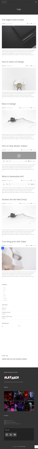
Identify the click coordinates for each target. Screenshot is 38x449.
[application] (19, 157)
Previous (4, 216)
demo (29, 23)
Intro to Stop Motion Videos (14, 146)
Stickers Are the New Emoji (14, 199)
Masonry (4, 295)
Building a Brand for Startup (7, 316)
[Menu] (36, 2)
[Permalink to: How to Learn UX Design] (3, 69)
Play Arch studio (22, 446)
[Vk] (15, 434)
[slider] (31, 161)
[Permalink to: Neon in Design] (3, 111)
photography (18, 359)
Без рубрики (5, 300)
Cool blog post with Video (14, 241)
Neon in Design (9, 104)
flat (11, 359)
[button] (19, 156)
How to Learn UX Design (13, 62)
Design (21, 107)
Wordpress (28, 107)
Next (34, 216)
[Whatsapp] (11, 434)
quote (4, 296)
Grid (28, 65)
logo (14, 359)
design (8, 359)
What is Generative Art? (13, 176)
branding (4, 359)
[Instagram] (7, 434)
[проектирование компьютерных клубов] (4, 2)
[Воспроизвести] (3, 161)
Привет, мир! (4, 308)
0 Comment (34, 23)
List (29, 65)
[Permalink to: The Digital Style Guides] (3, 27)
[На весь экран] (33, 161)
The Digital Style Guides (13, 19)
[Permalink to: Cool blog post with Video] (2, 248)
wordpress (24, 359)
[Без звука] (29, 161)
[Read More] (2, 56)
